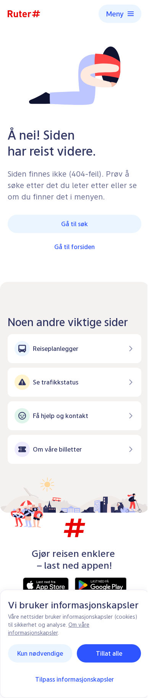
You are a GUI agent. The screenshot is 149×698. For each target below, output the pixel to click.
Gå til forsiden (74, 247)
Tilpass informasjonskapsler (74, 679)
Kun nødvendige (40, 653)
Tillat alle (109, 653)
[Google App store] (100, 585)
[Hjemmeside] (24, 13)
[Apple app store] (46, 585)
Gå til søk (74, 224)
